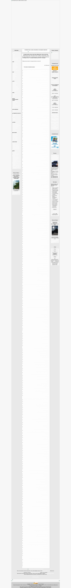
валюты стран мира (16, 145)
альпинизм (14, 64)
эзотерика (14, 104)
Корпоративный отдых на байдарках (55, 81)
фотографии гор (15, 135)
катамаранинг (15, 76)
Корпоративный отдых (16, 57)
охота (13, 110)
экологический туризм (16, 105)
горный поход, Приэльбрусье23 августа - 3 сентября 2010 (55, 115)
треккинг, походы (15, 70)
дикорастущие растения (16, 125)
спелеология (15, 90)
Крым (13, 116)
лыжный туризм (15, 87)
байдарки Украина (16, 157)
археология (14, 101)
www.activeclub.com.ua (46, 570)
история (14, 103)
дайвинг (14, 75)
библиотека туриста (16, 130)
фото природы (15, 133)
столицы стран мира (16, 146)
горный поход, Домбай (55, 123)
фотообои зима (15, 134)
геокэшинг (14, 84)
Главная (14, 54)
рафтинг (14, 78)
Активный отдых (15, 58)
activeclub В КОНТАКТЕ (55, 75)
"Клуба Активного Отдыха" (35, 572)
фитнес (14, 96)
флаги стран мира (15, 144)
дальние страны (15, 83)
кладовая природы (16, 126)
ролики (14, 94)
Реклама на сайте (35, 576)
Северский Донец (55, 91)
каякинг (14, 77)
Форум (14, 55)
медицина (14, 129)
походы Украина (15, 63)
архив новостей (15, 158)
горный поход (55, 119)
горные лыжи (15, 65)
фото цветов (15, 136)
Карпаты (14, 115)
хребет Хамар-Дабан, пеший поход (54, 127)
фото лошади (15, 138)
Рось (55, 101)
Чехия (14, 120)
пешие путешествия (16, 88)
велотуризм (14, 82)
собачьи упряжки (15, 89)
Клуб (13, 56)
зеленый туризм (15, 102)
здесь (54, 261)
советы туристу (15, 127)
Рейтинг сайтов (15, 52)
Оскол (55, 94)
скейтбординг (15, 95)
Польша (14, 118)
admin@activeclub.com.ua (49, 573)
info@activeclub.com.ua (55, 73)
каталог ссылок (15, 156)
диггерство (14, 85)
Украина (14, 119)
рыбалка (14, 111)
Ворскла (55, 105)
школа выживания (16, 124)
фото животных (15, 137)
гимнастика (14, 93)
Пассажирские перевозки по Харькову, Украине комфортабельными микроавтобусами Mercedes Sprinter (54, 157)
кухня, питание (15, 128)
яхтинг (14, 79)
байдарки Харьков (16, 153)
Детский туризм (15, 59)
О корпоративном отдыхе (55, 80)
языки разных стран (16, 147)
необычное (14, 114)
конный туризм (15, 86)
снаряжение (14, 123)
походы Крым (15, 62)
